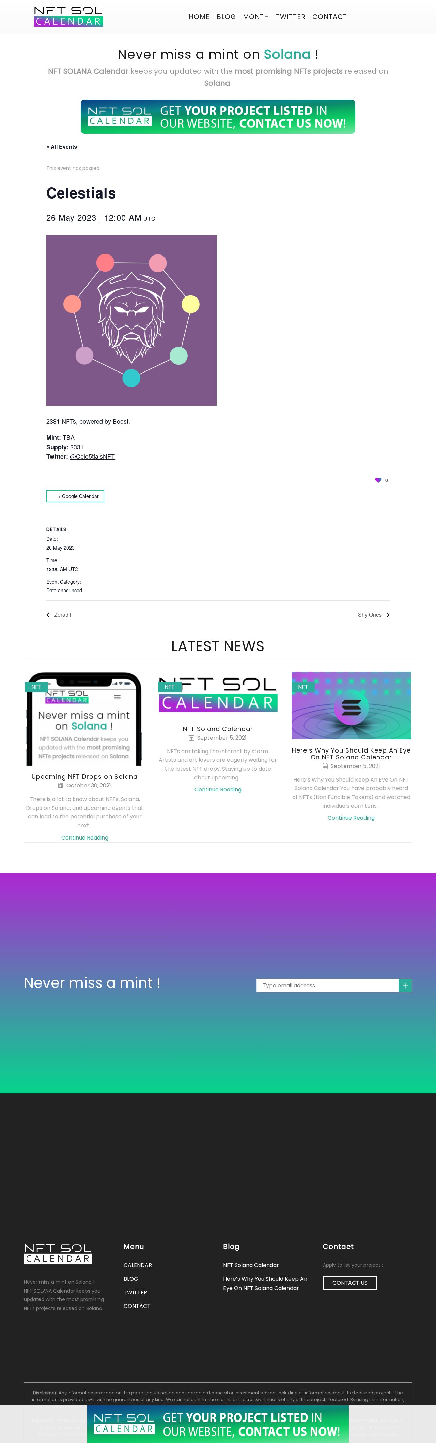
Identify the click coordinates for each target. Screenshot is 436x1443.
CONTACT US (350, 1283)
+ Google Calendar (78, 496)
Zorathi (62, 614)
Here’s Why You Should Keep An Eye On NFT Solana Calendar (351, 753)
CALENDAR (138, 1265)
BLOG (226, 16)
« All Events (61, 146)
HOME (199, 16)
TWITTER (135, 1292)
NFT (36, 687)
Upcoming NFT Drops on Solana (85, 776)
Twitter (291, 16)
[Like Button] (378, 480)
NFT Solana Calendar (218, 729)
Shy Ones (370, 614)
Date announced (64, 590)
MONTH (256, 16)
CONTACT (329, 16)
